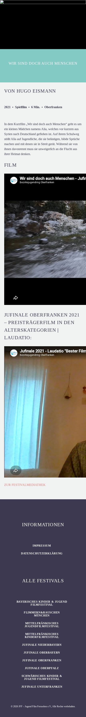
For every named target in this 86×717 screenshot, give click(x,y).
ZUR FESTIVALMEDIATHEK (25, 485)
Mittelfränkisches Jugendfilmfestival (42, 625)
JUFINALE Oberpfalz (42, 668)
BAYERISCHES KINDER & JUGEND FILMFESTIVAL (42, 603)
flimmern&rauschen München (42, 614)
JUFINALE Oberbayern (42, 652)
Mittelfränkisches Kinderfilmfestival (42, 636)
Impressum (42, 545)
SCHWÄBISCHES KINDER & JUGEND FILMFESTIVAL (42, 677)
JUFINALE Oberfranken (41, 660)
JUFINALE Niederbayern (42, 644)
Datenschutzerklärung (42, 553)
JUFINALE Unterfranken (41, 686)
